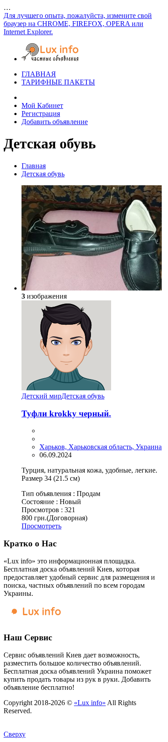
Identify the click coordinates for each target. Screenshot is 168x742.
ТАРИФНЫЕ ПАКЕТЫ (58, 82)
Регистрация (41, 113)
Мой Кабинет (42, 105)
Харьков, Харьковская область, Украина (100, 447)
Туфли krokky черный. (66, 413)
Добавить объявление (55, 121)
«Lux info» (90, 702)
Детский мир (41, 396)
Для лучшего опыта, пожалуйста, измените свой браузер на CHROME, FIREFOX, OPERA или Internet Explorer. (78, 24)
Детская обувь (43, 174)
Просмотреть (41, 526)
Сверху (15, 734)
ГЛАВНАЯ (39, 74)
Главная (34, 166)
